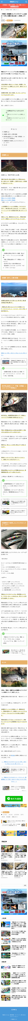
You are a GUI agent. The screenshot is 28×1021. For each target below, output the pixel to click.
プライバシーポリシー (14, 1016)
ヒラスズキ (16, 814)
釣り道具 (8, 816)
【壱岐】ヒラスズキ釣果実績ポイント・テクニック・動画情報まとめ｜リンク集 (17, 788)
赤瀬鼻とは (6, 131)
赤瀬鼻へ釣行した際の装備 (10, 134)
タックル (10, 814)
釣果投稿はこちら (14, 6)
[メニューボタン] (2, 2)
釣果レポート (9, 20)
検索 (25, 885)
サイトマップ (17, 1014)
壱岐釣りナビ (14, 2)
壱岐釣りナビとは (5, 1014)
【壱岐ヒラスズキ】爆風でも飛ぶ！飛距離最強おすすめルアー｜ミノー (17, 503)
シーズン (5, 814)
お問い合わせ (23, 1014)
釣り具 (3, 816)
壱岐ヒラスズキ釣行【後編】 (8, 200)
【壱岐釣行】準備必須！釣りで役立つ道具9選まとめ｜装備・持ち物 (18, 362)
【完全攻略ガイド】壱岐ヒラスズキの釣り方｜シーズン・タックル (17, 771)
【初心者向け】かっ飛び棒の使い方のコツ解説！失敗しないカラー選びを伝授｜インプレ (17, 652)
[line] (14, 1009)
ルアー (22, 814)
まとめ (5, 145)
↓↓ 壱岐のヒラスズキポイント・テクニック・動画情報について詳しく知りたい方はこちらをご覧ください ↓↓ (14, 779)
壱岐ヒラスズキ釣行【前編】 (8, 198)
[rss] (16, 1009)
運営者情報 (12, 1014)
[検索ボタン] (26, 2)
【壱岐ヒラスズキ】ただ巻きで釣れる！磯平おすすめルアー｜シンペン (17, 512)
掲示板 (13, 755)
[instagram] (12, 1009)
